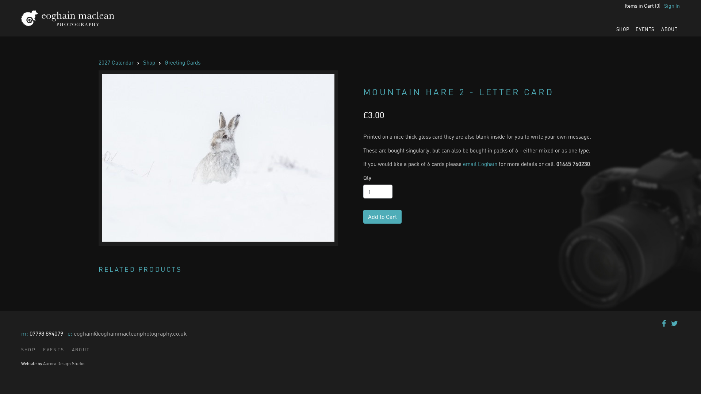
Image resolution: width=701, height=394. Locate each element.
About (669, 29)
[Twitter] (674, 323)
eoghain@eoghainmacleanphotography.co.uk (130, 333)
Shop (622, 29)
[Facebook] (664, 323)
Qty (367, 177)
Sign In (672, 6)
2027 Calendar (116, 62)
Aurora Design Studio (63, 363)
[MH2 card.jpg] (218, 158)
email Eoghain (480, 164)
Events (645, 29)
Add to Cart (382, 216)
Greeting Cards (182, 62)
